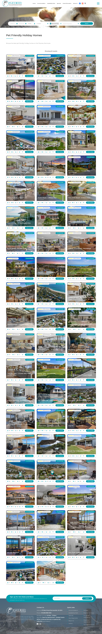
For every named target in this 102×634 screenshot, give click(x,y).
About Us (75, 3)
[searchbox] (59, 23)
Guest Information (67, 3)
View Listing (29, 76)
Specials (59, 3)
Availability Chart (51, 3)
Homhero (93, 631)
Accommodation (41, 3)
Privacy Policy (45, 631)
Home (34, 3)
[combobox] (55, 23)
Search (86, 23)
